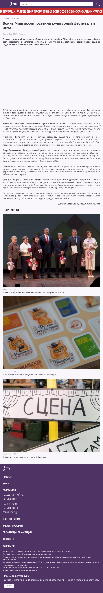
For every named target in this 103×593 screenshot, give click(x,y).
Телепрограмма (11, 519)
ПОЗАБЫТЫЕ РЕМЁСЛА (13, 494)
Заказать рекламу (13, 525)
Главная (6, 18)
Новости (15, 18)
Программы (9, 490)
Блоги (6, 483)
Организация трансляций (17, 532)
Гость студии (10, 503)
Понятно (9, 586)
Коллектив (9, 545)
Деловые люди (10, 512)
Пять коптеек (10, 499)
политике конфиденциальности (31, 579)
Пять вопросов (10, 508)
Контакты (8, 539)
